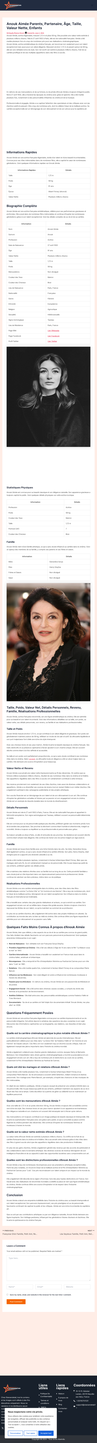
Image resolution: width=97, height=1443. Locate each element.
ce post (32, 759)
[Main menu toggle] (92, 5)
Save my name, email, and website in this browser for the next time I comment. (40, 1295)
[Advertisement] (48, 73)
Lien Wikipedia (53, 331)
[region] (31, 1423)
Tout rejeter (30, 1433)
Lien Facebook (54, 336)
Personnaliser (15, 1433)
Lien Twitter (52, 341)
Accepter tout (46, 1433)
